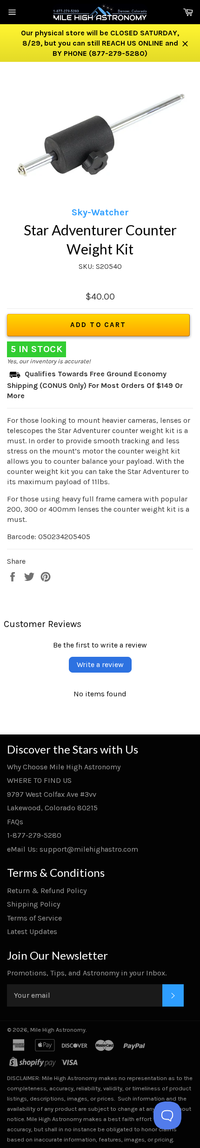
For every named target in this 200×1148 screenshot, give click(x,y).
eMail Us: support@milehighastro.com (72, 849)
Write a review (100, 664)
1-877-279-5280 (34, 835)
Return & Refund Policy (47, 890)
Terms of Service (34, 918)
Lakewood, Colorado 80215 (52, 807)
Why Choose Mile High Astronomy (63, 766)
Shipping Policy (33, 904)
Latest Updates (32, 931)
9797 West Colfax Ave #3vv (51, 794)
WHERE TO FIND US (39, 780)
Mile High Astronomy (58, 1029)
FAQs (15, 821)
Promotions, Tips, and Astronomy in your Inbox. (87, 972)
